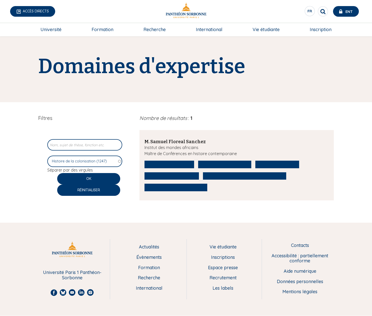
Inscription (321, 29)
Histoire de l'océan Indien (224, 164)
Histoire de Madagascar (169, 164)
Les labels (223, 288)
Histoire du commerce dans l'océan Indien (244, 175)
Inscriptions (223, 257)
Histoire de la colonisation (172, 175)
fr (310, 12)
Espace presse (223, 267)
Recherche (154, 29)
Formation (102, 29)
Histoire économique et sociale (176, 187)
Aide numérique (300, 271)
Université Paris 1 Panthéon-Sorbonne (72, 275)
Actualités (149, 247)
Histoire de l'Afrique (277, 164)
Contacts (300, 245)
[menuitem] (51, 29)
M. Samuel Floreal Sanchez (175, 141)
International (209, 29)
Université (50, 29)
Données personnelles (300, 281)
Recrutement (223, 278)
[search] (323, 11)
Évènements (149, 257)
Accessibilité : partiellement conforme (300, 258)
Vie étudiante (266, 29)
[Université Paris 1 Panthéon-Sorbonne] (186, 11)
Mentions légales (299, 291)
